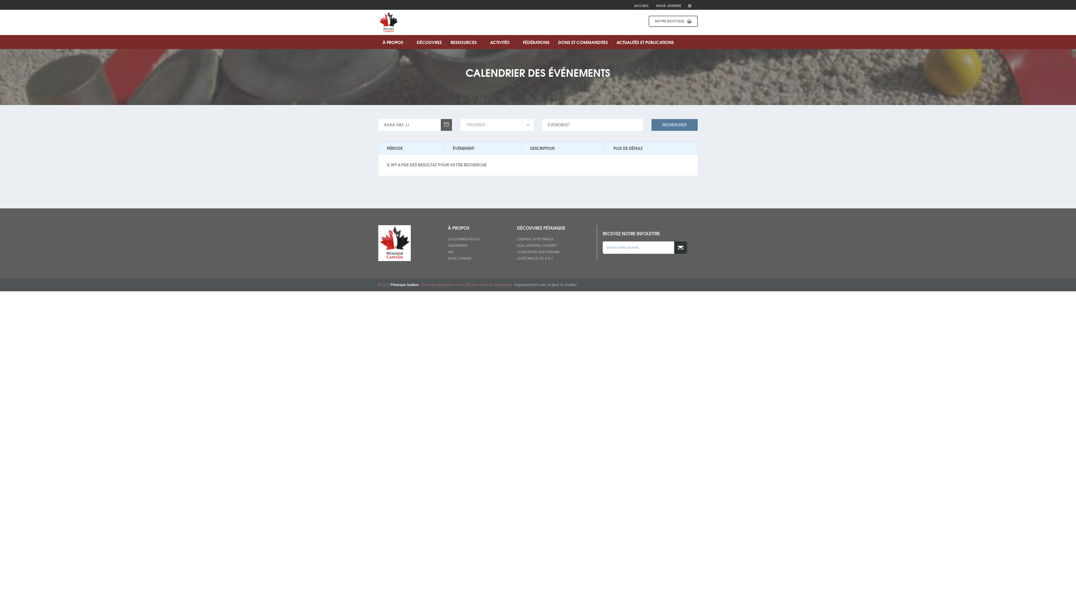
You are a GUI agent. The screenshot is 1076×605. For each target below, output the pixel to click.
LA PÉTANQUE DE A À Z (535, 258)
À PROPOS (393, 42)
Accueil (641, 6)
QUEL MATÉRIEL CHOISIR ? (537, 246)
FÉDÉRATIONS (536, 42)
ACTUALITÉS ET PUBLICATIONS (645, 42)
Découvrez (429, 42)
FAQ (451, 252)
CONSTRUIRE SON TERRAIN (538, 252)
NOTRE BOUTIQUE (669, 21)
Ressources (464, 42)
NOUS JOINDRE (460, 258)
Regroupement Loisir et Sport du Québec (545, 285)
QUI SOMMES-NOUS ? (464, 239)
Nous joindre (668, 6)
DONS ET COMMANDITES (583, 42)
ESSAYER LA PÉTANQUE (535, 239)
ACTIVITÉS (500, 42)
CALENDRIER (458, 246)
